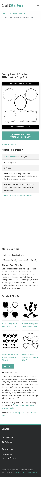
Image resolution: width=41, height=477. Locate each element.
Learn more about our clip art (19, 195)
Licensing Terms (9, 458)
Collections (13, 14)
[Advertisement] (20, 46)
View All (8, 366)
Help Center (7, 454)
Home (4, 14)
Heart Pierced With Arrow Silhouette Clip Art (10, 357)
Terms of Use (10, 144)
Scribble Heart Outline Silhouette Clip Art (30, 357)
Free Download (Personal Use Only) (20, 135)
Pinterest (8, 442)
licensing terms (19, 412)
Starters (12, 5)
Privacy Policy (32, 472)
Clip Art (22, 14)
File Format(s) (10, 157)
